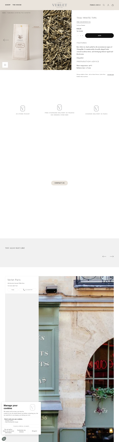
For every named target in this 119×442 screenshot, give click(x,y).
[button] (95, 5)
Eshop (7, 5)
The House (17, 5)
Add (99, 35)
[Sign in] (108, 5)
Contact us (59, 183)
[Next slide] (65, 40)
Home (3, 12)
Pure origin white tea (84, 22)
